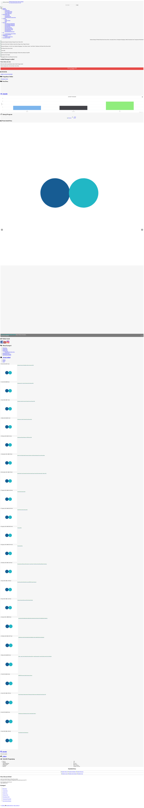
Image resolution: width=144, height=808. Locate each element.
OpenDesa (3, 805)
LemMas (4, 18)
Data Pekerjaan (7, 26)
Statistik (4, 94)
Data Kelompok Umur (9, 29)
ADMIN (2, 74)
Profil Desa (5, 9)
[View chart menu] (142, 96)
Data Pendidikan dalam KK (10, 24)
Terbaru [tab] (4, 359)
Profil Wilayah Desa (8, 11)
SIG (3, 32)
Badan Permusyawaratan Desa (10, 17)
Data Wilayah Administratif (10, 23)
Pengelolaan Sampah (6, 37)
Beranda (4, 8)
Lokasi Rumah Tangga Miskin (10, 33)
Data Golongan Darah (9, 28)
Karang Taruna (7, 20)
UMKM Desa (5, 35)
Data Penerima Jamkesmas (9, 31)
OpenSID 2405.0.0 (9, 805)
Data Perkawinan (8, 30)
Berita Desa (5, 347)
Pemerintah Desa (8, 16)
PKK (6, 21)
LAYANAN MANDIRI (8, 74)
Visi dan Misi (7, 15)
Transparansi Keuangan (7, 34)
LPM (6, 19)
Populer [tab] (4, 360)
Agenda (4, 751)
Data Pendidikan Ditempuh (10, 25)
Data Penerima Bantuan (7, 355)
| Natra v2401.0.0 (16, 805)
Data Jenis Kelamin (8, 27)
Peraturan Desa (5, 794)
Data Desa (4, 22)
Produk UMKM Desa (9, 36)
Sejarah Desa (7, 10)
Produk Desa (5, 349)
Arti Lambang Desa (8, 12)
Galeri (4, 756)
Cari (77, 5)
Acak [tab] (4, 361)
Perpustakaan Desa (6, 796)
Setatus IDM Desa (8, 13)
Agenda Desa (5, 348)
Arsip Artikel (6, 357)
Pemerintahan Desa (6, 14)
